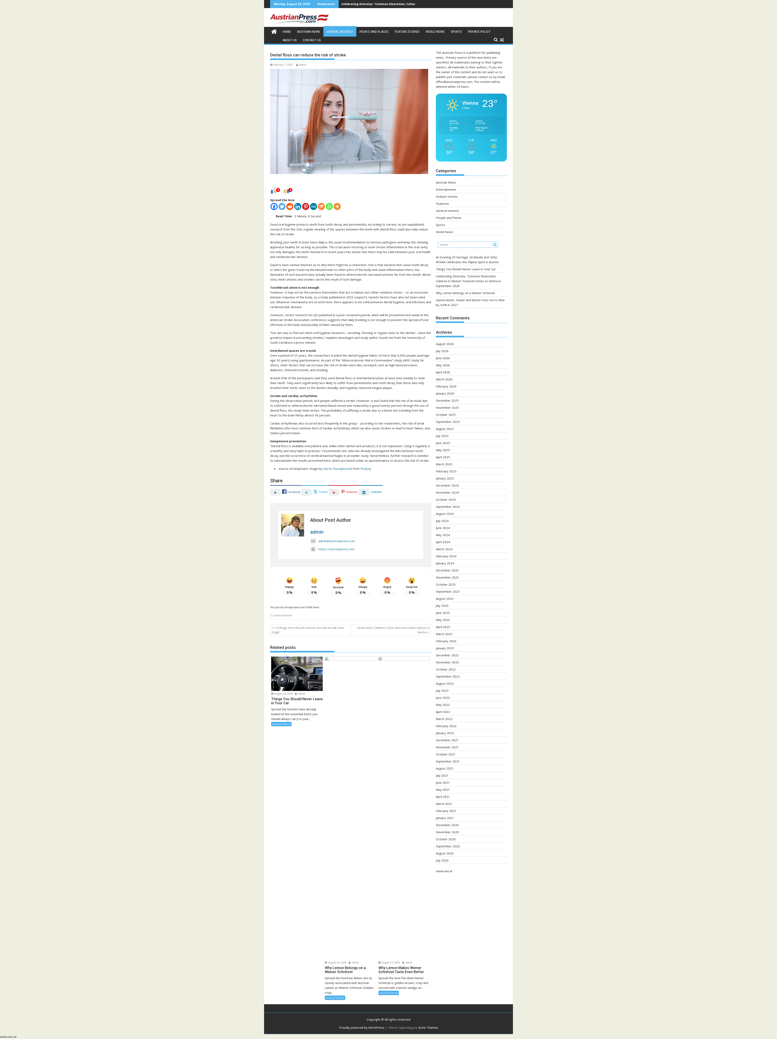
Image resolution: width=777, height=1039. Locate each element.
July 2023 (442, 606)
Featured (442, 204)
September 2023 (448, 591)
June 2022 (443, 698)
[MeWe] (313, 206)
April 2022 (443, 712)
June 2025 (443, 443)
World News (435, 32)
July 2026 (442, 351)
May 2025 (443, 450)
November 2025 (447, 407)
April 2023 (443, 627)
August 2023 (445, 599)
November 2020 (447, 832)
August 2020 (445, 853)
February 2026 (446, 386)
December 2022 (447, 655)
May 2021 (443, 790)
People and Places (374, 32)
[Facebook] (274, 206)
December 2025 (447, 400)
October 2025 (446, 415)
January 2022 (445, 733)
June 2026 (443, 358)
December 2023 (447, 570)
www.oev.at (444, 871)
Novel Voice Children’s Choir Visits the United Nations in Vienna (393, 630)
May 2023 (443, 620)
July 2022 (442, 690)
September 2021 (448, 761)
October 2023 (446, 584)
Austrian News (308, 32)
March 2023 (444, 634)
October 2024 (446, 499)
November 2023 (447, 577)
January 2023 (445, 648)
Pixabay (365, 469)
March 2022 (444, 719)
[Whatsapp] (329, 206)
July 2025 (442, 436)
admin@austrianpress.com (336, 541)
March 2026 (444, 379)
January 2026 (445, 393)
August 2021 (445, 768)
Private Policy (479, 32)
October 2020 (446, 839)
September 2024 (448, 507)
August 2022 (445, 683)
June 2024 (443, 528)
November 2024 (447, 492)
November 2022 (447, 662)
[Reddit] (289, 206)
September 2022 (448, 676)
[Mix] (321, 206)
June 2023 (443, 613)
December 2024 (447, 485)
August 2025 (445, 429)
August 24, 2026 (283, 693)
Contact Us (312, 40)
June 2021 (443, 782)
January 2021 (445, 818)
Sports (456, 32)
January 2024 (445, 563)
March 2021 (444, 804)
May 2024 (443, 535)
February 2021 (446, 811)
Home (287, 32)
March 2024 (444, 549)
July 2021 (442, 775)
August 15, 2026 (390, 962)
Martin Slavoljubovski (337, 469)
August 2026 (445, 344)
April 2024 (443, 542)
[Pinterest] (305, 206)
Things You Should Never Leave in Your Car (466, 269)
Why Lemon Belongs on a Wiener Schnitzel (372, 4)
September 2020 (448, 846)
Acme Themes (428, 1027)
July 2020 (442, 860)
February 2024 (446, 556)
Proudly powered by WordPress (361, 1027)
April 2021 (443, 797)
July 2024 (442, 521)
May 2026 (443, 365)
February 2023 (446, 641)
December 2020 (447, 825)
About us (290, 40)
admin (302, 65)
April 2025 (443, 457)
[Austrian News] (274, 31)
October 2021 (446, 754)
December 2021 (447, 740)
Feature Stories (407, 32)
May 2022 (443, 705)
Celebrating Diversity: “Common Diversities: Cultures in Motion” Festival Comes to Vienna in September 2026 (468, 281)
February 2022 (446, 726)
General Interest (339, 32)
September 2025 (448, 422)
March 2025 (444, 464)
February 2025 (446, 471)
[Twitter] (282, 206)
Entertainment (446, 189)
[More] (337, 206)
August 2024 (445, 514)
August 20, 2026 (336, 962)
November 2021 (447, 747)
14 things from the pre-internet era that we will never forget (308, 630)
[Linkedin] (297, 206)
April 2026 (443, 372)
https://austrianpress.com (336, 549)
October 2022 (446, 669)
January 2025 (445, 478)
